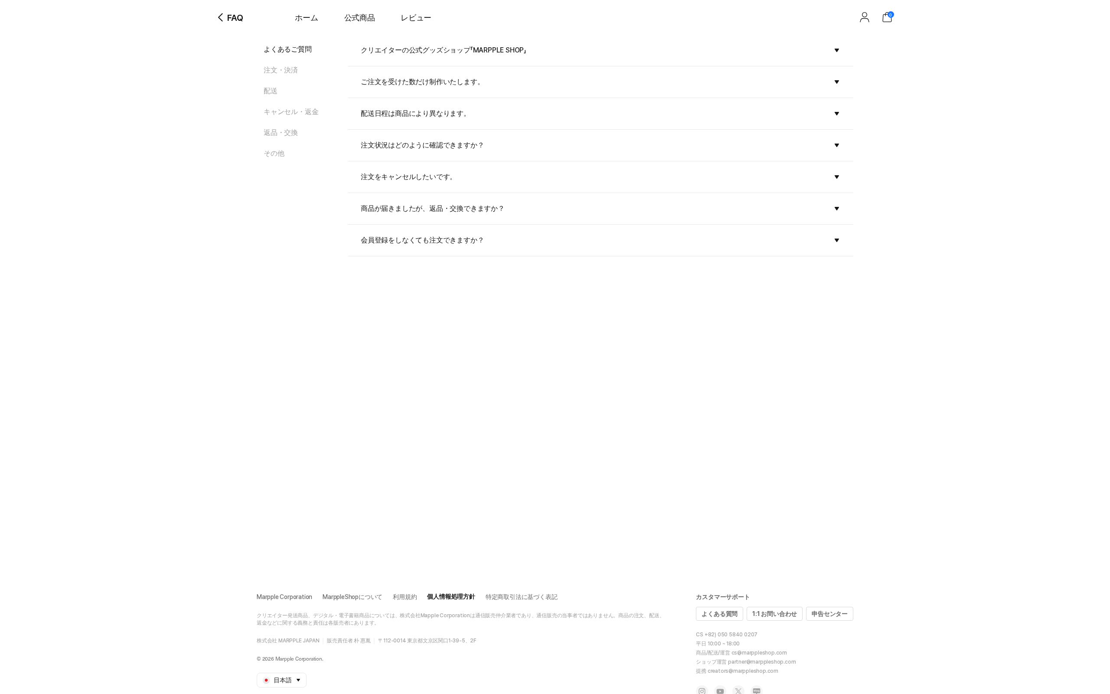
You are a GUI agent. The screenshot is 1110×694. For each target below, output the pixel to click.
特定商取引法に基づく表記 (522, 596)
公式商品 (359, 17)
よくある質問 (720, 613)
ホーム (306, 17)
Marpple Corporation (284, 596)
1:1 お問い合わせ (774, 613)
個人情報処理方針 (451, 596)
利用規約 (405, 596)
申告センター (830, 613)
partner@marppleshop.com (762, 662)
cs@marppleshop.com (759, 653)
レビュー (416, 17)
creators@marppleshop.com (743, 671)
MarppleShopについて (352, 596)
